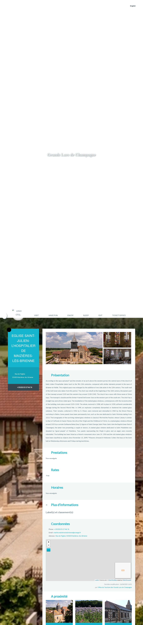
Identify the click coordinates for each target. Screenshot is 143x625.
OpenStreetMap (113, 580)
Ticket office (119, 315)
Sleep (86, 315)
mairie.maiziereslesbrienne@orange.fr (67, 532)
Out (100, 315)
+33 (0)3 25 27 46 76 (24, 387)
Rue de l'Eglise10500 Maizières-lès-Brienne (22, 375)
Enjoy (70, 315)
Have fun (53, 315)
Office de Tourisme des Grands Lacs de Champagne (115, 587)
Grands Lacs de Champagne (71, 154)
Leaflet (97, 580)
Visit (36, 315)
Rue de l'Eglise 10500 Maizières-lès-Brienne (71, 536)
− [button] (48, 545)
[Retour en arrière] (9, 330)
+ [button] (48, 542)
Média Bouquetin (127, 580)
